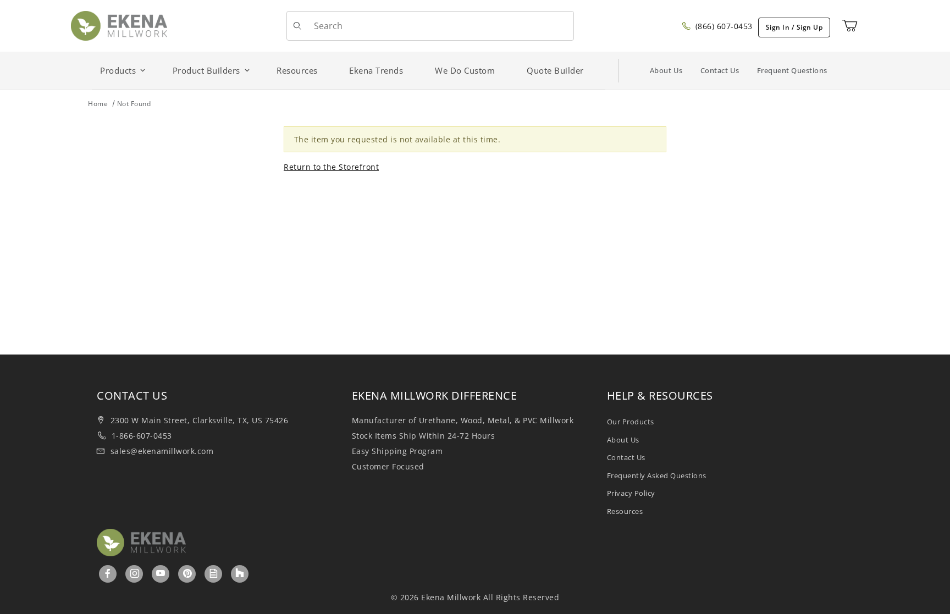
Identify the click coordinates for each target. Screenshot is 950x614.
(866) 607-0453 (723, 26)
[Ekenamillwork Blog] (214, 573)
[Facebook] (108, 573)
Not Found (134, 103)
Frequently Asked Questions (656, 475)
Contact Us (719, 70)
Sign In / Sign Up (794, 27)
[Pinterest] (187, 573)
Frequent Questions (792, 70)
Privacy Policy (631, 493)
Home (98, 103)
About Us (666, 70)
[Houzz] (239, 573)
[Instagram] (135, 573)
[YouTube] (161, 573)
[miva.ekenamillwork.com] (119, 25)
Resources (625, 511)
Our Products (630, 422)
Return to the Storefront (331, 167)
